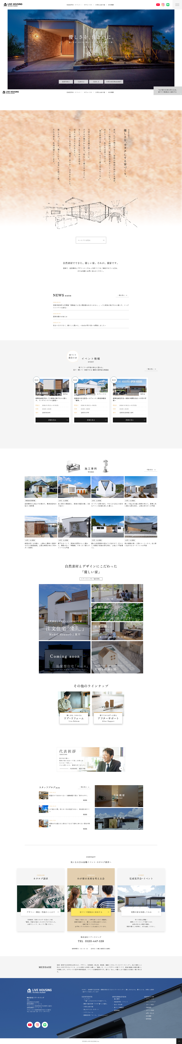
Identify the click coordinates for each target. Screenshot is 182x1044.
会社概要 (111, 4)
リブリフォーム (88, 1012)
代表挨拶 (148, 1007)
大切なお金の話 (100, 4)
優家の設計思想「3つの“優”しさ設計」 (96, 1004)
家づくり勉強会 (119, 1007)
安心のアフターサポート (91, 1009)
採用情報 (148, 1019)
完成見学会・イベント (74, 4)
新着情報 (117, 1010)
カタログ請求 (150, 1010)
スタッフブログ (151, 1002)
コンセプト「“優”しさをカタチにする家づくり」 (95, 1000)
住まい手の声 (118, 1005)
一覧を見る (121, 295)
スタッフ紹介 (150, 1005)
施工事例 (117, 999)
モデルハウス (88, 4)
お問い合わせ (150, 1013)
